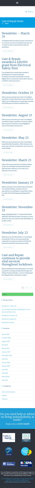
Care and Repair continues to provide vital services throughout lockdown (17, 259)
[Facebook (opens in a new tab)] (17, 3)
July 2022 (5, 359)
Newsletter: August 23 (17, 115)
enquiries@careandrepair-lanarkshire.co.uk (17, 482)
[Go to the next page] (31, 287)
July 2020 (5, 369)
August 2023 (6, 341)
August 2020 (6, 366)
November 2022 (7, 355)
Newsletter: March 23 (16, 160)
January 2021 (6, 362)
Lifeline (4, 395)
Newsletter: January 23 (17, 182)
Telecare (4, 399)
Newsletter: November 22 (17, 208)
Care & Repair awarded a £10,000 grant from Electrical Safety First (16, 63)
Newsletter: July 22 (15, 232)
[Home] (2, 23)
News (6, 23)
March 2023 (5, 348)
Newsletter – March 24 (16, 35)
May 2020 (5, 373)
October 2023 (6, 338)
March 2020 (5, 376)
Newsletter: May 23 (15, 138)
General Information (8, 392)
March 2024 (5, 334)
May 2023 (5, 345)
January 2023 (6, 352)
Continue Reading (9, 51)
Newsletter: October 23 (17, 93)
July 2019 (5, 380)
